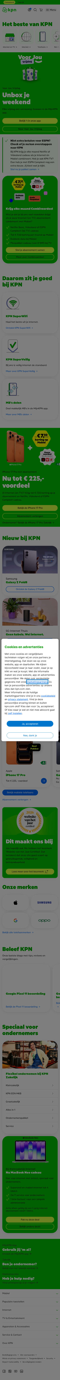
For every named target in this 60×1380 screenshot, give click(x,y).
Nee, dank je (30, 735)
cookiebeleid (48, 695)
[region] (29, 690)
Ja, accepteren (30, 723)
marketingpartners (37, 681)
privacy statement (18, 699)
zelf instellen (15, 713)
